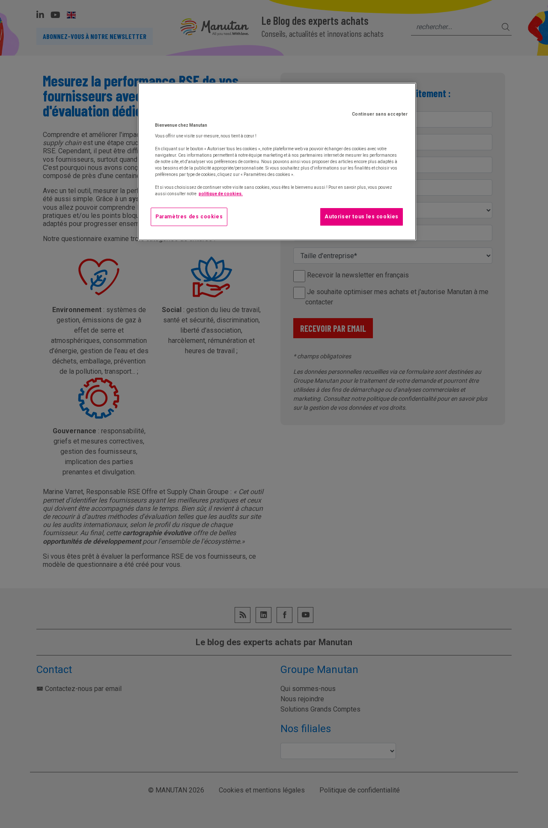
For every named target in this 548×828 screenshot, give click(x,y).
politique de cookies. (221, 193)
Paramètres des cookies (189, 217)
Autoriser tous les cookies (362, 217)
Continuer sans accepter (380, 114)
